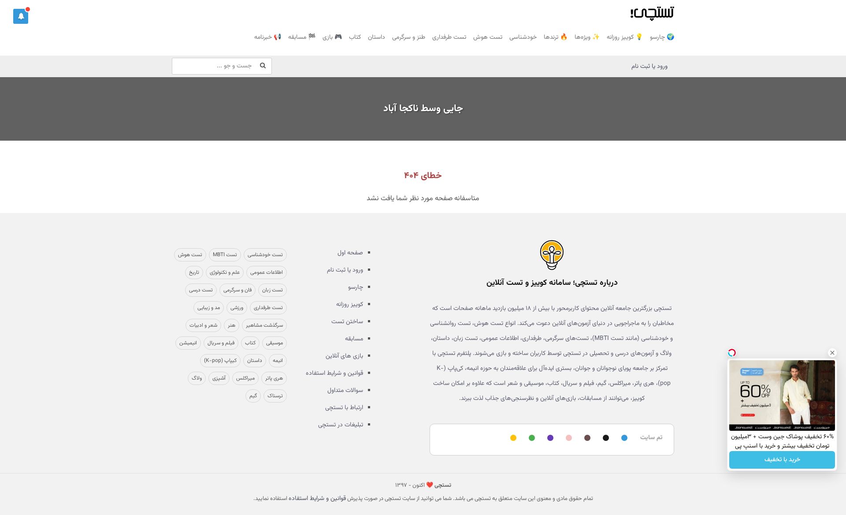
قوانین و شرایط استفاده (334, 373)
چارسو (355, 287)
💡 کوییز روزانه (625, 37)
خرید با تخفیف (782, 460)
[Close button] (832, 352)
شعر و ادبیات (203, 325)
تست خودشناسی (265, 255)
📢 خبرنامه (267, 37)
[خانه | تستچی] (552, 254)
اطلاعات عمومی (266, 272)
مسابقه (354, 339)
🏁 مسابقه (301, 37)
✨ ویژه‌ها (587, 37)
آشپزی (219, 378)
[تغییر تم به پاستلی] (567, 438)
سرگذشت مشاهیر (264, 325)
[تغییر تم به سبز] (530, 438)
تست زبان (272, 290)
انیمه (278, 361)
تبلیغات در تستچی (340, 425)
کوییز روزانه (349, 305)
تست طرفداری (449, 37)
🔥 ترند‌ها (556, 37)
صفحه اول (350, 253)
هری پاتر (274, 378)
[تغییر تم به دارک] (604, 438)
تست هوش (487, 37)
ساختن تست (347, 322)
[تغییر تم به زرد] (512, 438)
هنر (231, 325)
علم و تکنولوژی (225, 272)
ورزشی (236, 308)
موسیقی (274, 343)
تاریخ (194, 272)
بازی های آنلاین (344, 356)
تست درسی (201, 290)
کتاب (355, 37)
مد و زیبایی (208, 308)
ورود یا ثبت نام (649, 66)
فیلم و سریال (221, 343)
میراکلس (245, 378)
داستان (376, 37)
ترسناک (275, 396)
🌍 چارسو (662, 37)
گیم (253, 396)
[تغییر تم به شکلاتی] (586, 438)
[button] (20, 16)
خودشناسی (523, 37)
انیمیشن (188, 343)
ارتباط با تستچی (344, 408)
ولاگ (197, 378)
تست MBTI (225, 255)
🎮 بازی (332, 37)
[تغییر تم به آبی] (623, 438)
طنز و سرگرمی (408, 37)
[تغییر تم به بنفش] (549, 438)
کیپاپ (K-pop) (220, 361)
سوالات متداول (345, 391)
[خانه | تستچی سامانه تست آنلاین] (652, 11)
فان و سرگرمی (237, 290)
